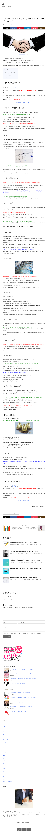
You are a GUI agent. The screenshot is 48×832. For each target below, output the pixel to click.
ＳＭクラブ (5, 755)
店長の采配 (7, 73)
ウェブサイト (5, 627)
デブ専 (4, 729)
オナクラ (4, 765)
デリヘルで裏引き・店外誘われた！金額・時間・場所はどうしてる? (23, 678)
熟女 (4, 734)
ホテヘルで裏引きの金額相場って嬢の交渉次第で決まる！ (21, 692)
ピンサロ (4, 758)
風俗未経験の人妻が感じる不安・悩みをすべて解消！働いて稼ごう (25, 560)
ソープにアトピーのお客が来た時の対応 (17, 683)
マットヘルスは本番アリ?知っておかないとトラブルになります (22, 669)
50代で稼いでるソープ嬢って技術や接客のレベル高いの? (21, 706)
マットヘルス (5, 739)
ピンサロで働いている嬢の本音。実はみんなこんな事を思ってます (23, 697)
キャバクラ (5, 779)
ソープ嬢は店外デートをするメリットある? (18, 711)
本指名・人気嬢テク (40, 506)
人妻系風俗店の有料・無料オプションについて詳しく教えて (23, 542)
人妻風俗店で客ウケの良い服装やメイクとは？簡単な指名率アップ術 (25, 568)
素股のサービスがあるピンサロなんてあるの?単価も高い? (21, 673)
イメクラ (4, 750)
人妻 (9, 12)
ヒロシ (43, 510)
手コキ (4, 768)
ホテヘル (4, 744)
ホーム (4, 12)
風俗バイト (5, 723)
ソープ (4, 737)
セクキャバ (5, 760)
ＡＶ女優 (4, 776)
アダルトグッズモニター (8, 781)
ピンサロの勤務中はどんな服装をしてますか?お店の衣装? (21, 702)
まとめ (6, 77)
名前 (4, 622)
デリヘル (4, 742)
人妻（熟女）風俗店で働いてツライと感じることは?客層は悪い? (24, 551)
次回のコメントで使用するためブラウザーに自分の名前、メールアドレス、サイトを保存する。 (23, 633)
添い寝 (4, 771)
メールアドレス (21, 622)
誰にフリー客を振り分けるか (10, 72)
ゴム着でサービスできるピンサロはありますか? (19, 687)
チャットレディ (6, 773)
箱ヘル (4, 747)
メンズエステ (5, 763)
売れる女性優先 (8, 75)
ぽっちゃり (5, 731)
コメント (4, 609)
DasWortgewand (22, 54)
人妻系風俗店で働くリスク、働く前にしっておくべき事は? (23, 577)
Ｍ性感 (4, 752)
